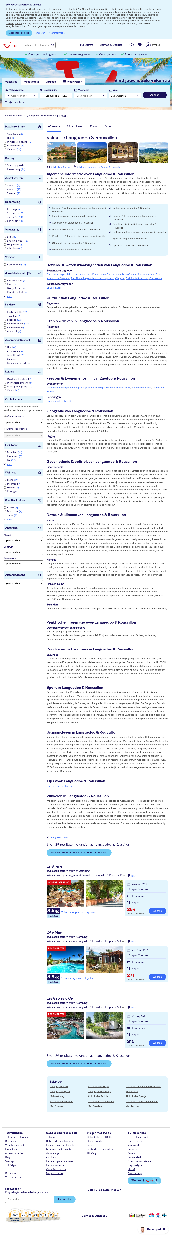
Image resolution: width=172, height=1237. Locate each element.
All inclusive (14, 248)
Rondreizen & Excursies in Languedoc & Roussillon (79, 236)
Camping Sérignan (60, 1091)
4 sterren (14, 189)
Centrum (8, 547)
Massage (13, 491)
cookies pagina (14, 23)
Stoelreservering (95, 1140)
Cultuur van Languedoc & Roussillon (132, 208)
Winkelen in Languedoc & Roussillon (71, 249)
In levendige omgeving (20, 382)
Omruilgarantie (107, 54)
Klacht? (131, 1169)
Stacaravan (132, 1091)
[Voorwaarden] (158, 1215)
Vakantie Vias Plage (98, 1086)
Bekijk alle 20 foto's (60, 166)
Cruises (51, 81)
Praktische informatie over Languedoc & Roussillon (140, 232)
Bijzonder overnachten (20, 362)
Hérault (71, 941)
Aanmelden (65, 1199)
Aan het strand (17, 280)
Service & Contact (93, 1216)
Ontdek (157, 911)
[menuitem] (157, 45)
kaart (133, 875)
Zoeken (154, 95)
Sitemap (9, 1161)
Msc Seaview (95, 1106)
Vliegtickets (31, 81)
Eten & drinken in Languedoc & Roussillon (74, 216)
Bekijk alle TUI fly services (100, 1148)
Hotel (11, 137)
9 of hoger (14, 209)
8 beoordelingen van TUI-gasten (77, 978)
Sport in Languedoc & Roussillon (130, 238)
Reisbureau (11, 1172)
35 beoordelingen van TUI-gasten (78, 912)
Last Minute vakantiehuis (101, 1101)
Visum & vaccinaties (56, 1169)
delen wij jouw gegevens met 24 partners (72, 14)
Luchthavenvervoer (55, 1165)
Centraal (13, 390)
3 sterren (13, 193)
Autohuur (51, 1157)
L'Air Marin (55, 932)
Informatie (54, 126)
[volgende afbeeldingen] (120, 894)
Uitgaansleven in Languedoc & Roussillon (74, 243)
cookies (50, 9)
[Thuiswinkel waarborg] (138, 1215)
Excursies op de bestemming (60, 1144)
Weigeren (40, 32)
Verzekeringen (53, 1153)
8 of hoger (15, 212)
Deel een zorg (135, 1173)
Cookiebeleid (134, 1157)
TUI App (50, 1136)
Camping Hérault (59, 1086)
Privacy (131, 1153)
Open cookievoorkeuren (140, 1161)
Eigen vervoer (16, 264)
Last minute (11, 1148)
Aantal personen (16, 415)
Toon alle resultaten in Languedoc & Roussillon (79, 852)
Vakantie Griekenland (61, 1101)
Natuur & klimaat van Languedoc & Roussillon (76, 229)
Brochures (10, 1140)
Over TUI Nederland (138, 1136)
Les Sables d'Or (60, 998)
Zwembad (14, 315)
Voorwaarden (134, 1144)
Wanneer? (83, 90)
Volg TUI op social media (103, 1190)
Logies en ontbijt (17, 240)
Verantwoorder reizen (16, 1144)
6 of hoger (15, 220)
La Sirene (54, 866)
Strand (7, 535)
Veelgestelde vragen (15, 1176)
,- (132, 910)
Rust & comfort (17, 292)
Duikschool (14, 511)
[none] (8, 95)
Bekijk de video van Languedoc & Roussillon (98, 166)
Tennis (12, 515)
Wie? (115, 90)
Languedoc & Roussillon (80, 875)
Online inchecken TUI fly (99, 1136)
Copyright (133, 1148)
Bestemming (50, 90)
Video (108, 126)
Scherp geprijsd (16, 165)
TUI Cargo (92, 1153)
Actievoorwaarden (14, 1153)
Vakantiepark (15, 145)
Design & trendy (17, 288)
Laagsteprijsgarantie (79, 54)
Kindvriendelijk (17, 311)
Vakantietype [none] (16, 90)
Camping (14, 149)
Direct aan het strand (19, 378)
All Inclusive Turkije (98, 1096)
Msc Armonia (133, 1106)
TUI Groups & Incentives (17, 1136)
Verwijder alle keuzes (15, 102)
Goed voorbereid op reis (58, 1148)
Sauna (12, 479)
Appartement (15, 133)
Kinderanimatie (16, 327)
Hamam (13, 487)
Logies (13, 236)
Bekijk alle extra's (54, 1173)
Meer (9, 296)
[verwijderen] (43, 95)
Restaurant (14, 456)
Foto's (94, 126)
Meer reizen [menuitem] (74, 81)
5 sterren (13, 185)
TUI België (10, 1165)
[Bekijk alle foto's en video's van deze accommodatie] (85, 893)
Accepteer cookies (19, 33)
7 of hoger (15, 216)
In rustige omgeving (19, 141)
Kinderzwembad (18, 323)
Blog (7, 1157)
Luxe (11, 284)
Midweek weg (57, 1096)
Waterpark (14, 331)
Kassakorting (16, 169)
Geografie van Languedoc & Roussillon (73, 222)
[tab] (54, 128)
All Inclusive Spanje (136, 1096)
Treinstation (10, 558)
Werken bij (137, 1180)
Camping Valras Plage (99, 1091)
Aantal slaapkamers (17, 428)
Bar (11, 459)
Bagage (90, 1144)
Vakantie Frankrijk (56, 875)
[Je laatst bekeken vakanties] (131, 45)
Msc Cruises (56, 1106)
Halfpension (15, 244)
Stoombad (14, 483)
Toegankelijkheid (136, 1165)
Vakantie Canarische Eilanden (142, 1101)
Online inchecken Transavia (59, 1140)
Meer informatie (56, 32)
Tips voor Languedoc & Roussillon (131, 245)
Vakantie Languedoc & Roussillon (143, 1086)
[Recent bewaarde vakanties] (140, 45)
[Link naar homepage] (10, 45)
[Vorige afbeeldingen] (49, 894)
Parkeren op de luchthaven (60, 1161)
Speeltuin (14, 319)
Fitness (13, 507)
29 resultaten (75, 126)
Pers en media (135, 1140)
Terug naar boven (59, 837)
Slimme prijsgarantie (136, 54)
